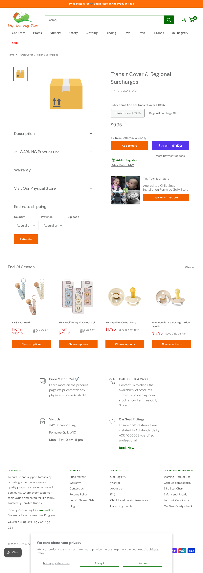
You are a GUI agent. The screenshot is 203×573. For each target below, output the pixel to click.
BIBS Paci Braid (21, 322)
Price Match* (78, 477)
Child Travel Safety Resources (129, 500)
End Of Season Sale (82, 500)
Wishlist (115, 483)
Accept (99, 563)
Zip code (73, 217)
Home (11, 54)
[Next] (195, 313)
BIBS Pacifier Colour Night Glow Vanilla (171, 324)
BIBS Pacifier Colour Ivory (120, 322)
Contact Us (77, 488)
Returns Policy (79, 494)
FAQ (112, 494)
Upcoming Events (121, 506)
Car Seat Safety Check (178, 506)
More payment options (170, 156)
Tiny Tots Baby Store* (124, 90)
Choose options (31, 344)
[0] (191, 19)
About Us (116, 488)
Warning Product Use (177, 477)
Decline (142, 563)
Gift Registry (118, 477)
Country (19, 217)
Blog (72, 506)
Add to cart (129, 145)
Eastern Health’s (43, 510)
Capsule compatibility (178, 483)
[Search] (169, 19)
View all (190, 267)
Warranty (75, 483)
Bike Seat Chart (173, 488)
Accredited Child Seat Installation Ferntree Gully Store (166, 188)
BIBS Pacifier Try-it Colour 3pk (77, 322)
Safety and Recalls (175, 494)
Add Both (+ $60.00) (166, 197)
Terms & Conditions (176, 500)
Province (47, 217)
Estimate (26, 239)
